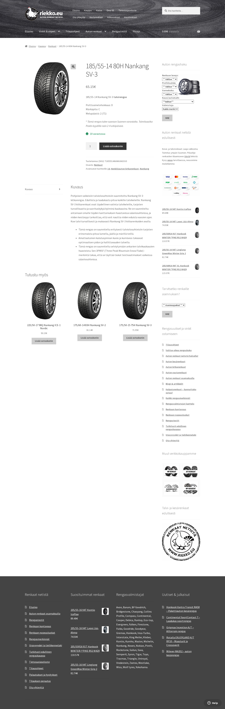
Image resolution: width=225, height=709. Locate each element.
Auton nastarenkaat (176, 372)
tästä (187, 156)
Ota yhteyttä (79, 17)
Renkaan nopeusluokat (177, 414)
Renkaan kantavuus (176, 409)
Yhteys (136, 31)
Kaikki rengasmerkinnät (178, 398)
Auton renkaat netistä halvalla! (182, 355)
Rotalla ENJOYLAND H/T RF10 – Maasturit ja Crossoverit (180, 641)
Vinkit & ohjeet (47, 31)
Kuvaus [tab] (29, 189)
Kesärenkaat (130, 17)
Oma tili (110, 10)
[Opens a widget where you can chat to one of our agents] (213, 703)
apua (170, 160)
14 (108, 168)
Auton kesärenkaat (175, 361)
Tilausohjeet (73, 31)
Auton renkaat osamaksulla (180, 378)
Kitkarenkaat (113, 17)
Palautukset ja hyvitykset (43, 674)
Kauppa (88, 10)
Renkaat (52, 46)
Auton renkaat (94, 31)
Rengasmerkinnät (39, 639)
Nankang (144, 168)
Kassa (99, 10)
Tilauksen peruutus (40, 681)
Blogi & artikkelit (174, 383)
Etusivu (76, 10)
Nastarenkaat (96, 17)
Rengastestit (119, 31)
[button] (73, 66)
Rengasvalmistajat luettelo (180, 403)
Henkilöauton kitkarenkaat (125, 168)
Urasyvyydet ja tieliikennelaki (181, 434)
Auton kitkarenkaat (176, 366)
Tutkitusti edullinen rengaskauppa (176, 428)
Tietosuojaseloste (128, 10)
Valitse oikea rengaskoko (179, 350)
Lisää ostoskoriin (113, 146)
